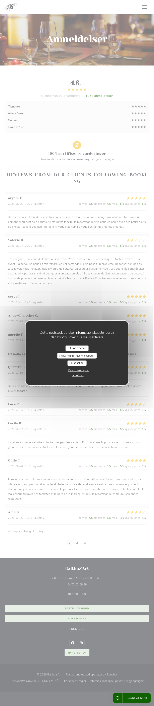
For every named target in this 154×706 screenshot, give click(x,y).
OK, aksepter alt (77, 348)
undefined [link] (77, 375)
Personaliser (76, 363)
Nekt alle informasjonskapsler (76, 355)
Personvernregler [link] (78, 370)
